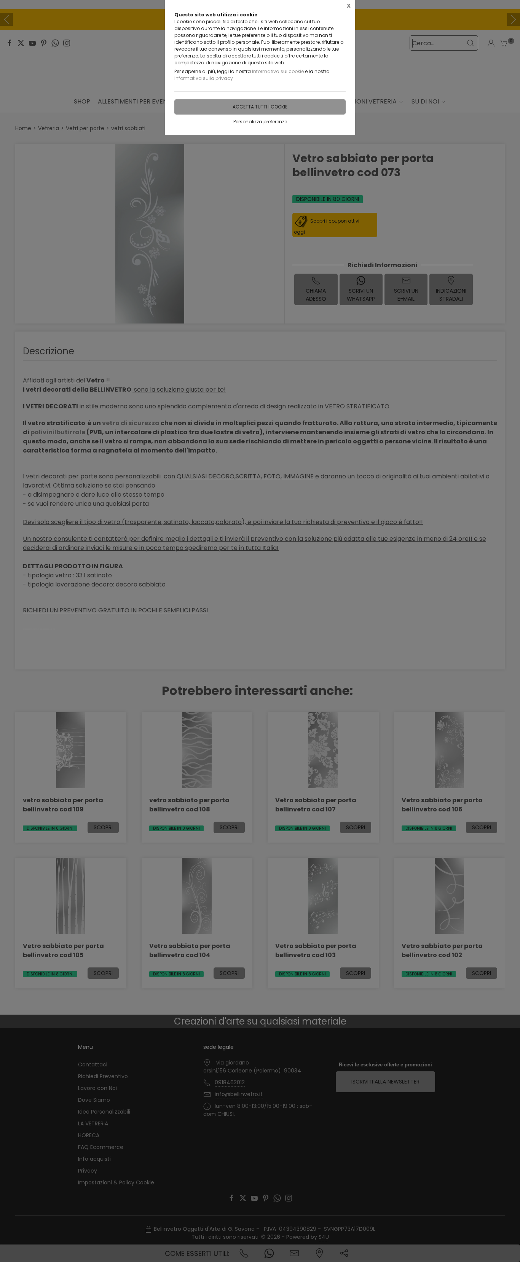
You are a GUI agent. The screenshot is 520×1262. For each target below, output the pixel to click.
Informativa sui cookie (278, 71)
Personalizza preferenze (260, 121)
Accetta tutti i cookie (260, 107)
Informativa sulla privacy (203, 78)
